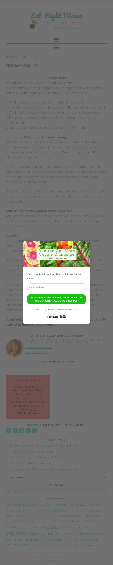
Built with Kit (56, 316)
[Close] (86, 245)
